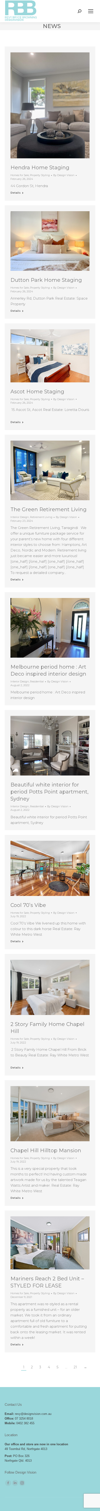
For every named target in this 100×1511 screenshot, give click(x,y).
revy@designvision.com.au (33, 1414)
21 (75, 1367)
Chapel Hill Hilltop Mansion (45, 1150)
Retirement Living (41, 517)
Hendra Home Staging (39, 167)
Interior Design (19, 517)
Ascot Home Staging (37, 391)
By (63, 175)
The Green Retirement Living (48, 509)
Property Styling (40, 175)
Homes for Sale (19, 175)
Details (15, 192)
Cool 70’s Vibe (28, 905)
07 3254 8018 (24, 1418)
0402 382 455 (25, 1423)
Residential (37, 681)
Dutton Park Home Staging (46, 280)
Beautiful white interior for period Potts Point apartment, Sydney (49, 792)
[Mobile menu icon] (90, 11)
